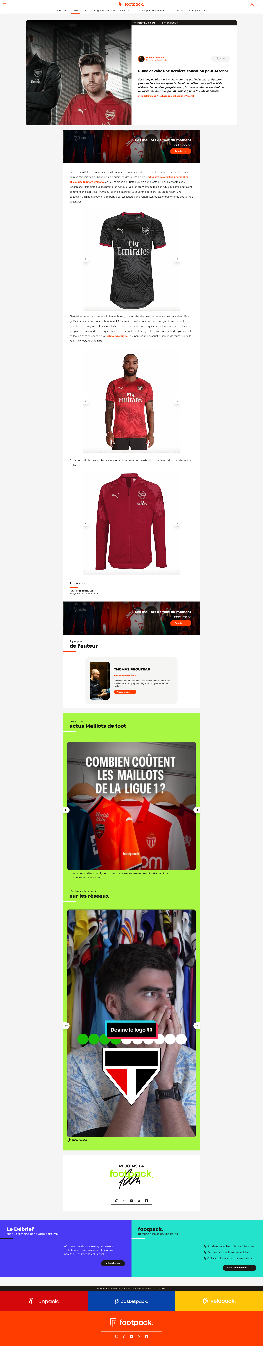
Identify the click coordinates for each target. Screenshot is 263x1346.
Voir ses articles (123, 692)
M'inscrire (111, 1263)
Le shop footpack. (197, 10)
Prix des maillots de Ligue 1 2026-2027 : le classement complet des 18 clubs (120, 873)
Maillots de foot (113, 1288)
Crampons (61, 10)
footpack (100, 1288)
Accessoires (125, 10)
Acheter (179, 151)
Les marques (176, 10)
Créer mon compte (237, 1267)
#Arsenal (189, 96)
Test (86, 10)
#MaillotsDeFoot (147, 96)
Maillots (75, 10)
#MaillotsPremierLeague (170, 96)
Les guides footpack (104, 10)
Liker (222, 58)
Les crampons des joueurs (151, 10)
